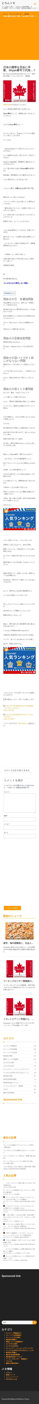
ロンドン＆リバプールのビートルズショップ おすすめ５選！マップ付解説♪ (19, 1198)
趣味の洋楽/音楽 (8, 1092)
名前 (6, 816)
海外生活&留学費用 (9, 1079)
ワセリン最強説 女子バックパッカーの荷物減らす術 (19, 1241)
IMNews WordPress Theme (19, 1399)
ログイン (9, 1372)
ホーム (5, 14)
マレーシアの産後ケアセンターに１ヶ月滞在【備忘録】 (18, 1146)
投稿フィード (10, 1375)
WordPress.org (11, 1379)
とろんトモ (8, 3)
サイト (6, 832)
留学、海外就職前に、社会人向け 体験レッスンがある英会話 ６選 (19, 943)
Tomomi (8, 74)
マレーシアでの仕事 (10, 1052)
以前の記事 (7, 104)
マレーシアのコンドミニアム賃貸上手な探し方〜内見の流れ (18, 1162)
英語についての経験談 (10, 1059)
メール (6, 824)
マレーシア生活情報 (10, 1049)
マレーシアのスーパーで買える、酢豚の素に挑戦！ (19, 1157)
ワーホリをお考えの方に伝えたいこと (16, 1072)
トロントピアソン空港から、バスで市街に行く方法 (19, 1019)
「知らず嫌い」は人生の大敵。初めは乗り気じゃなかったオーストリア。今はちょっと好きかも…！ (19, 1217)
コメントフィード (12, 1377)
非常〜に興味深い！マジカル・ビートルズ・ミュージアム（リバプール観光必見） (18, 1234)
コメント (7, 792)
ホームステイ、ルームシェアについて (16, 1069)
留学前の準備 (7, 1076)
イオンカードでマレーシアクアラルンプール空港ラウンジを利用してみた (19, 1207)
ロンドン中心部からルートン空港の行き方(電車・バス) (19, 1257)
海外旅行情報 (7, 1056)
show (12, 293)
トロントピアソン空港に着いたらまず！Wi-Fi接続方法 (19, 1184)
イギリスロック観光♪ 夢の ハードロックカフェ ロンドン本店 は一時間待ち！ (19, 1225)
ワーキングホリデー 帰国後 (19, 14)
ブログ (5, 1089)
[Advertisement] (19, 37)
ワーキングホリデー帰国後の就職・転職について (19, 981)
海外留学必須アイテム (10, 1082)
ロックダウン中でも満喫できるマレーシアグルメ (19, 1151)
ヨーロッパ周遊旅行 (10, 1046)
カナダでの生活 (8, 1066)
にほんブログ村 (8, 710)
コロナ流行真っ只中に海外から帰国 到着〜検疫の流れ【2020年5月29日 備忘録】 (19, 1168)
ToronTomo (22, 723)
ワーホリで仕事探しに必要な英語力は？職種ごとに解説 (19, 1250)
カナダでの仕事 (8, 1062)
